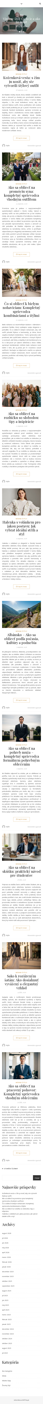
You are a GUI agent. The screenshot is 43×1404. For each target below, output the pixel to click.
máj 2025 (5, 1305)
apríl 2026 (5, 1252)
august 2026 (6, 1233)
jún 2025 (5, 1300)
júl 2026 (5, 1238)
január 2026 (6, 1267)
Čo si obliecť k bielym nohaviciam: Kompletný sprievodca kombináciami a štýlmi (21, 309)
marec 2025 (6, 1315)
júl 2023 (5, 1353)
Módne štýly (21, 74)
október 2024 (7, 1339)
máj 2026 (5, 1248)
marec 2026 (6, 1257)
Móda (21, 15)
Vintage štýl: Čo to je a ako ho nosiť (21, 20)
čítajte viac (21, 138)
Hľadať (37, 1178)
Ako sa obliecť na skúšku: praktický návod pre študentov (21, 871)
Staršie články (11, 1169)
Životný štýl (6, 1385)
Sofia (8, 146)
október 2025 (7, 1281)
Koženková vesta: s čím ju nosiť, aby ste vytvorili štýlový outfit (21, 81)
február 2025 (7, 1319)
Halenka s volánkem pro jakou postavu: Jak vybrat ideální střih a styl (21, 528)
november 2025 (8, 1276)
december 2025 (8, 1271)
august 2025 (6, 1291)
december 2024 (8, 1329)
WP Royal (26, 1400)
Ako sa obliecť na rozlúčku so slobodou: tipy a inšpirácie (21, 417)
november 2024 (8, 1334)
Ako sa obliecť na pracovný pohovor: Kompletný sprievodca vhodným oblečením (21, 1092)
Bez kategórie (7, 1371)
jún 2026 (5, 1243)
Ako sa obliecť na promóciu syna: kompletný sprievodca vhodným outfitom (21, 193)
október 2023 (7, 1343)
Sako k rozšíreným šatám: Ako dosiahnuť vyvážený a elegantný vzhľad (21, 982)
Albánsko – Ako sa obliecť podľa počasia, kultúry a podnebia (21, 638)
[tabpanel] (21, 20)
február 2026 (7, 1262)
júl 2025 (5, 1295)
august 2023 (6, 1348)
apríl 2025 (5, 1310)
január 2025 (6, 1324)
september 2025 (8, 1286)
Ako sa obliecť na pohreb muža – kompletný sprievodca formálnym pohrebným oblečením (21, 756)
